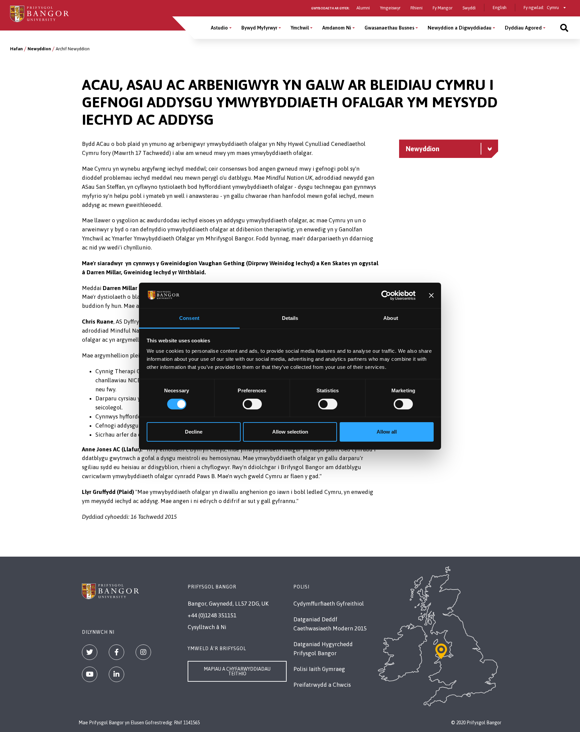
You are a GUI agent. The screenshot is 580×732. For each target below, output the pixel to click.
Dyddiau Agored (523, 28)
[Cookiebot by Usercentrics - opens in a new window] (386, 295)
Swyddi (469, 7)
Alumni (363, 7)
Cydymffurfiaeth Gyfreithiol (328, 603)
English (499, 7)
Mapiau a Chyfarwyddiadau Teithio (237, 671)
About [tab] (390, 318)
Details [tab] (290, 318)
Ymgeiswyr (390, 7)
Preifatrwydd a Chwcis (322, 684)
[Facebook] (116, 652)
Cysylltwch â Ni (207, 627)
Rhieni (416, 7)
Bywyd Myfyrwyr (259, 28)
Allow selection (290, 432)
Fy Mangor (442, 7)
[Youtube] (89, 674)
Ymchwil (300, 28)
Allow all (387, 432)
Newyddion (39, 48)
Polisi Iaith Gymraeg (319, 669)
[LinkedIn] (116, 674)
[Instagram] (143, 652)
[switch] (252, 404)
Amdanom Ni (336, 28)
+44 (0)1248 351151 (212, 615)
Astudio (219, 28)
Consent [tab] (189, 318)
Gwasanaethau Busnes (389, 28)
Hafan (16, 48)
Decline (193, 432)
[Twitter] (89, 652)
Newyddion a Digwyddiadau (459, 28)
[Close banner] (431, 295)
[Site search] (564, 27)
